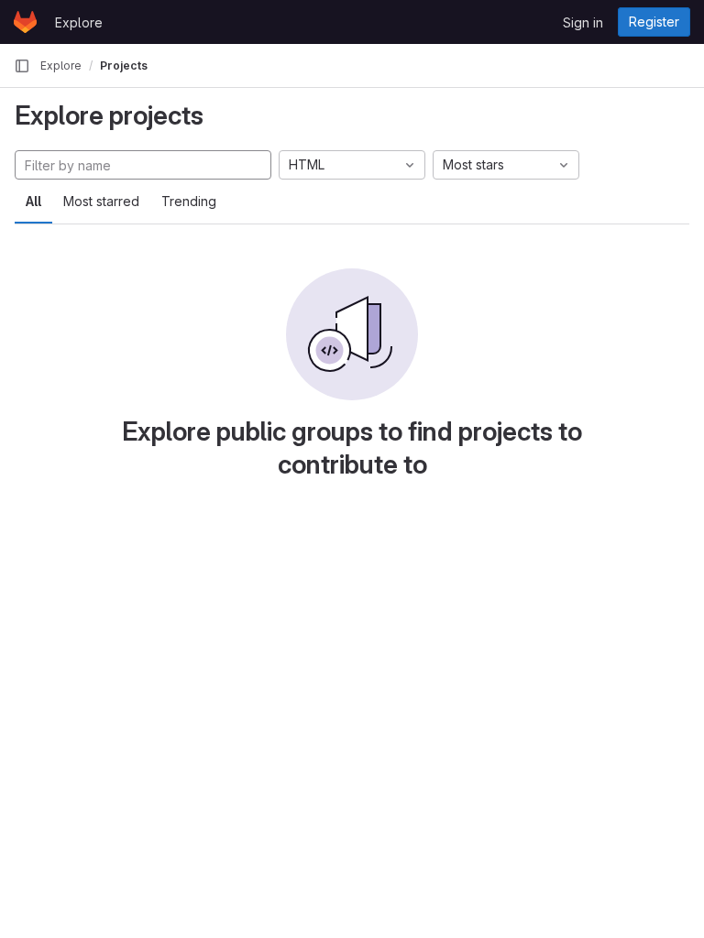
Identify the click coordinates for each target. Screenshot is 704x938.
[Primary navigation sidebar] (22, 66)
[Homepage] (25, 22)
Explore (79, 22)
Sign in (583, 22)
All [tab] (33, 201)
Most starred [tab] (101, 201)
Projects (124, 65)
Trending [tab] (188, 201)
